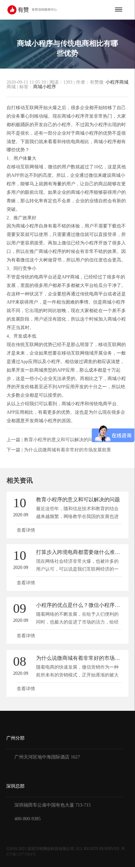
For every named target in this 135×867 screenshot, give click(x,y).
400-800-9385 (27, 818)
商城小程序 (44, 86)
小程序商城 (117, 82)
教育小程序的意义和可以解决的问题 (60, 439)
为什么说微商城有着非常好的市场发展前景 (67, 449)
